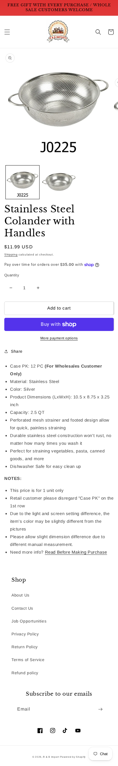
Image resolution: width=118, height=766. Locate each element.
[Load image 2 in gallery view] (59, 182)
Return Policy (24, 647)
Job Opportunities (28, 621)
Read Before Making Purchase (76, 552)
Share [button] (17, 351)
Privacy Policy (25, 634)
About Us (20, 595)
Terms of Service (28, 659)
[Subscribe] (100, 709)
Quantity (11, 275)
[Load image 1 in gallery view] (22, 182)
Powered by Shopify (73, 756)
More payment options (59, 338)
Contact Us (22, 608)
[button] (7, 32)
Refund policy (24, 673)
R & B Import (51, 756)
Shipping (11, 254)
